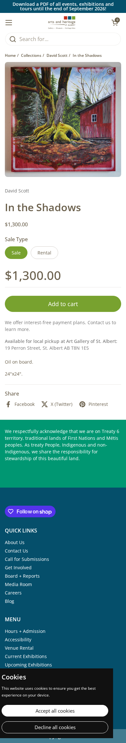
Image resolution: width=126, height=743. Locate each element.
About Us (15, 542)
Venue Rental (19, 648)
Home (10, 55)
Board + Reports (22, 576)
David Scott (57, 55)
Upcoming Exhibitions (28, 665)
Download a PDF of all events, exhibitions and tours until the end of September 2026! (63, 6)
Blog (9, 601)
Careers (13, 593)
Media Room (18, 584)
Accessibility (18, 639)
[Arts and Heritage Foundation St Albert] (62, 22)
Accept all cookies (55, 710)
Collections (31, 55)
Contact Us (16, 551)
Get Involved (18, 567)
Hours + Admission (25, 631)
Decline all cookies (55, 727)
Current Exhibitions (26, 656)
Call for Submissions (27, 559)
